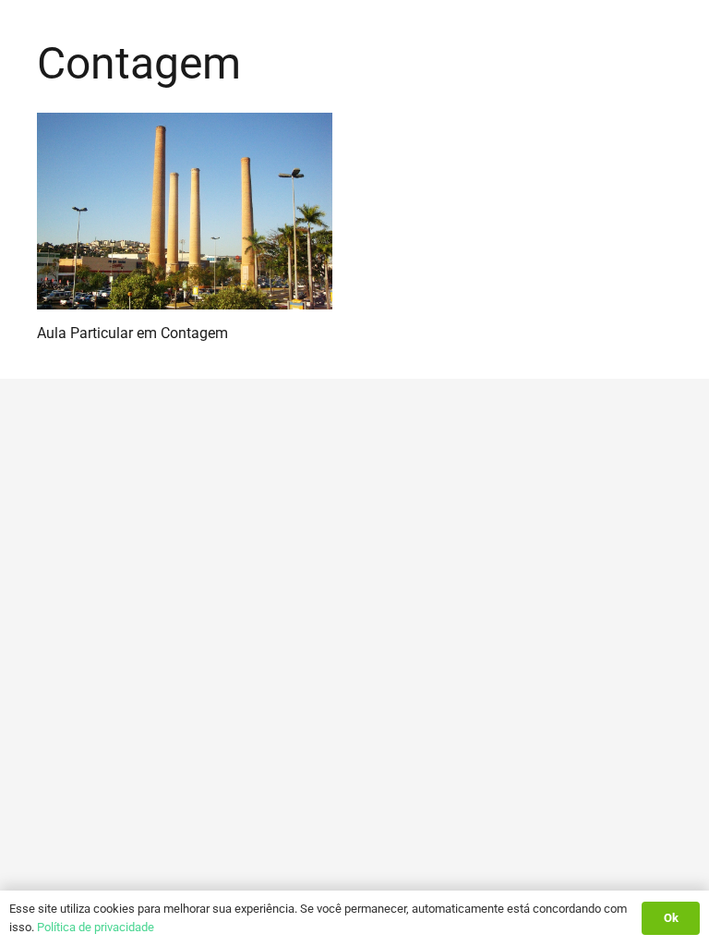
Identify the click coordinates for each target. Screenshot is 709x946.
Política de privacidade (95, 927)
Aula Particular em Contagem (132, 333)
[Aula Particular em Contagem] (184, 211)
